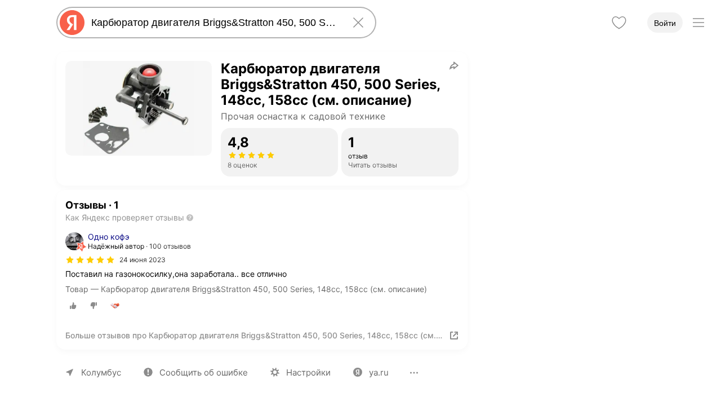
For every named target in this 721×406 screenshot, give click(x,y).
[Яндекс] (72, 22)
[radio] (73, 305)
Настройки (308, 372)
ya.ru (379, 372)
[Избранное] (619, 22)
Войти (665, 23)
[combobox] (214, 22)
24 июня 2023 (142, 259)
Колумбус (101, 372)
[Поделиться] (454, 65)
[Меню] (698, 22)
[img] (90, 259)
